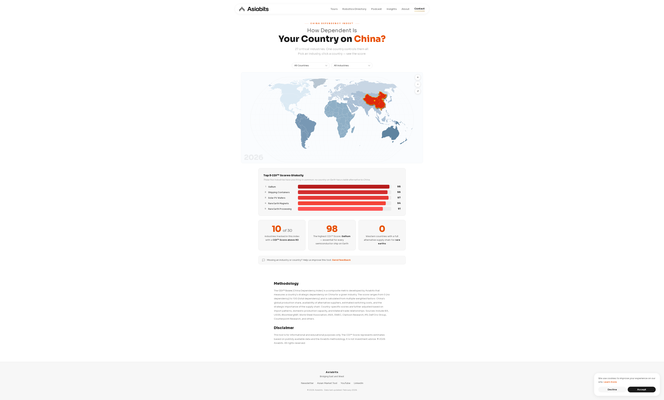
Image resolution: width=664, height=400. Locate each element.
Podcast (376, 9)
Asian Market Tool (327, 383)
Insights (392, 9)
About (405, 9)
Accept (641, 389)
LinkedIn (358, 383)
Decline (612, 389)
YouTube (345, 383)
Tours (334, 9)
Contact (419, 8)
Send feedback (341, 259)
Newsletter (307, 383)
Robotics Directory (354, 9)
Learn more (610, 381)
